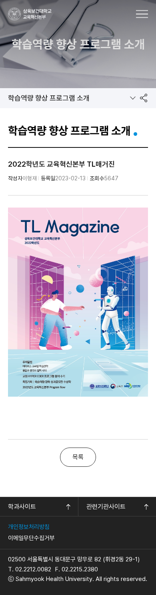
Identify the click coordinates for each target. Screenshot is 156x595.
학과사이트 (22, 506)
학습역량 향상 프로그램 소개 (49, 98)
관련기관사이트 (106, 506)
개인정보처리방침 (29, 526)
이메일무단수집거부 (31, 538)
